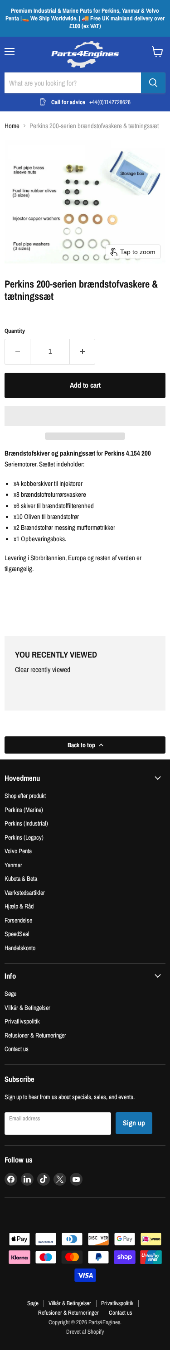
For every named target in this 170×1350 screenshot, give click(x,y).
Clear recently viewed (42, 670)
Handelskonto (20, 947)
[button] (85, 416)
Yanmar (13, 864)
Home (12, 126)
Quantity (15, 330)
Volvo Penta (18, 850)
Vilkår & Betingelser (27, 1007)
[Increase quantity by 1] (82, 351)
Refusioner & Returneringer (35, 1035)
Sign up (134, 1123)
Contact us (17, 1048)
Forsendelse (18, 920)
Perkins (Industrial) (26, 823)
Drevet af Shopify (85, 1332)
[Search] (153, 82)
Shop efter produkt (25, 795)
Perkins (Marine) (24, 809)
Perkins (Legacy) (24, 837)
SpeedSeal (17, 933)
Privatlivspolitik (22, 1021)
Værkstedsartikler (25, 892)
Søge (10, 993)
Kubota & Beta (21, 878)
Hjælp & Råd (19, 906)
